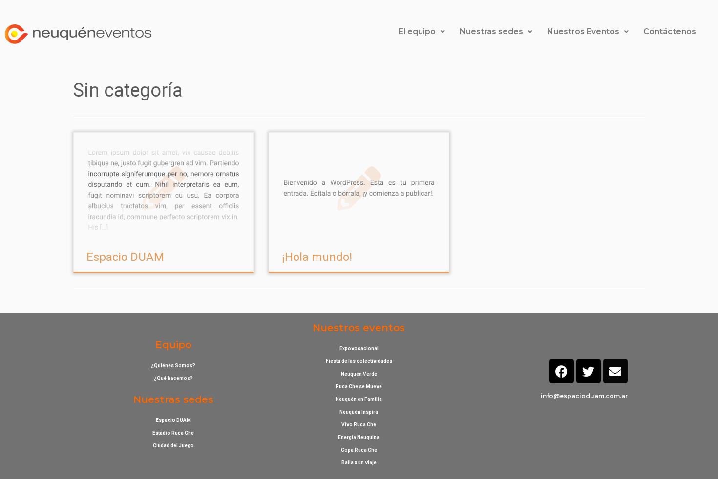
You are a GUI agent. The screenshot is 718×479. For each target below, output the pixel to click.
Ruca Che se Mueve (359, 386)
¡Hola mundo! (317, 257)
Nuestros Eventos (583, 31)
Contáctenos (669, 31)
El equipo (417, 31)
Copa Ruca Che (359, 450)
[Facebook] (561, 371)
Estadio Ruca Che (173, 433)
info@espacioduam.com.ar (584, 395)
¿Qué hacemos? (173, 378)
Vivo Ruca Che (358, 424)
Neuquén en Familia (359, 399)
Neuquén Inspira (358, 412)
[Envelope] (615, 371)
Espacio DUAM (125, 257)
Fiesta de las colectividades (359, 361)
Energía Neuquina (359, 437)
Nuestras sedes (491, 31)
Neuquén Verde (359, 374)
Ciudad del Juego (173, 445)
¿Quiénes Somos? (173, 365)
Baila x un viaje (359, 462)
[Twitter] (588, 371)
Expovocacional (359, 348)
